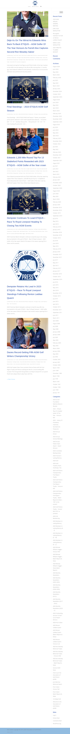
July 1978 (55, 379)
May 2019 (55, 221)
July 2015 (55, 298)
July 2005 (55, 337)
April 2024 (56, 108)
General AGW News (44, 114)
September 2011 (57, 312)
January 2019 (56, 229)
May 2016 (55, 287)
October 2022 (57, 144)
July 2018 (55, 240)
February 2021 (57, 177)
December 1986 (57, 373)
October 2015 (57, 296)
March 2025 (56, 86)
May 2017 (55, 263)
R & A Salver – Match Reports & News (57, 694)
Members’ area (35, 6)
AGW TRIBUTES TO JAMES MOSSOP (57, 50)
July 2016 (55, 282)
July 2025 (55, 80)
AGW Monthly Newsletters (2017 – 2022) (58, 601)
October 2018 (57, 238)
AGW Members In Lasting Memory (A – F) (58, 528)
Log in (54, 715)
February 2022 (57, 152)
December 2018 (57, 232)
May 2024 (55, 105)
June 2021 (55, 169)
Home (29, 6)
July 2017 (55, 260)
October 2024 (57, 94)
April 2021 (56, 171)
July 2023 (55, 127)
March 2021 (56, 174)
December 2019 (57, 207)
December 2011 (57, 310)
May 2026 (55, 72)
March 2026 (56, 75)
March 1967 (56, 381)
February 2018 (57, 249)
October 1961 (57, 384)
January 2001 (56, 362)
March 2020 (56, 199)
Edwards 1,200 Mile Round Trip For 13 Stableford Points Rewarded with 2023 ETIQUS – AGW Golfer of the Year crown (26, 161)
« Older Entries (11, 379)
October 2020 (57, 185)
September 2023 (57, 122)
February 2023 (57, 138)
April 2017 (56, 265)
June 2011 (55, 315)
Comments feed (57, 721)
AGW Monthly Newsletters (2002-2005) (56, 580)
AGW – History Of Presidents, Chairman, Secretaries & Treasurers (57, 424)
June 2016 (55, 285)
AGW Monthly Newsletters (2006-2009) (56, 587)
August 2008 (56, 323)
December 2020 (57, 182)
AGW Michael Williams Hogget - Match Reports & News (24, 233)
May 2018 (55, 246)
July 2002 (55, 356)
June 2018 (55, 243)
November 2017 (57, 257)
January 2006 (56, 334)
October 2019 (57, 213)
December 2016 (57, 274)
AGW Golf (43, 55)
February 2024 (57, 113)
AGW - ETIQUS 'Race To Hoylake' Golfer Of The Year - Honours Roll (30, 55)
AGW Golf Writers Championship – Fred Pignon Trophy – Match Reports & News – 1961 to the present (58, 497)
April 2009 (56, 321)
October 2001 (57, 359)
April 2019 (56, 224)
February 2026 (57, 77)
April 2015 (56, 304)
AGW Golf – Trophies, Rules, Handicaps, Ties (57, 466)
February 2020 (57, 202)
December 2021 (57, 155)
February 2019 (57, 227)
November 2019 (57, 210)
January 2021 (56, 180)
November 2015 (57, 293)
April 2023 (56, 135)
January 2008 (56, 332)
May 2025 (55, 83)
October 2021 (57, 157)
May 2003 (55, 354)
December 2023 (57, 116)
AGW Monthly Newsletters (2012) (56, 594)
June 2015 (55, 301)
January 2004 (56, 351)
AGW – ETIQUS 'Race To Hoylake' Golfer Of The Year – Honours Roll (57, 413)
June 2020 (55, 193)
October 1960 (57, 387)
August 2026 (56, 66)
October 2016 (57, 276)
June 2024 (55, 102)
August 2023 (56, 124)
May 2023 (55, 133)
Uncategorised (23, 61)
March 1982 (56, 376)
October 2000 (57, 365)
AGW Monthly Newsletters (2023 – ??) (58, 608)
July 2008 (55, 326)
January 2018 (56, 251)
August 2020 (56, 191)
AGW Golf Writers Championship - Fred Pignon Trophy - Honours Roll (35, 57)
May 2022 (55, 149)
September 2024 (57, 97)
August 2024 (56, 99)
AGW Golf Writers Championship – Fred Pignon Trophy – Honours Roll (58, 484)
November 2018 (57, 235)
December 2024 (57, 91)
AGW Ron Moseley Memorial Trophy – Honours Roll (58, 654)
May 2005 (55, 340)
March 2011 (56, 318)
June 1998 (55, 370)
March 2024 (56, 110)
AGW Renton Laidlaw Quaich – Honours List (57, 642)
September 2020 (57, 188)
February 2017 (57, 268)
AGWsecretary (10, 55)
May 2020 (55, 196)
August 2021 (56, 163)
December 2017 (57, 254)
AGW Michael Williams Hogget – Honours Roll (58, 549)
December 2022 (57, 141)
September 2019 (57, 216)
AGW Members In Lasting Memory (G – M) (57, 535)
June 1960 (55, 390)
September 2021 (57, 160)
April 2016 (56, 290)
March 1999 (56, 368)
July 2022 (55, 146)
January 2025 (56, 88)
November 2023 (57, 119)
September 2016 (57, 279)
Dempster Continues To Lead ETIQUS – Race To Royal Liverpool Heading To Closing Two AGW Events (26, 222)
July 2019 (55, 218)
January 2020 (56, 204)
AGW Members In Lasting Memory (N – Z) (57, 542)
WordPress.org (57, 723)
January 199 (56, 392)
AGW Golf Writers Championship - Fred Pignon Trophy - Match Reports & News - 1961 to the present (24, 59)
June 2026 (55, 69)
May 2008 (55, 329)
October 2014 (57, 307)
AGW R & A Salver (58, 622)
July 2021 (55, 166)
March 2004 (56, 348)
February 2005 (57, 343)
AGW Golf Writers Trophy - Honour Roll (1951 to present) (30, 364)
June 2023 (55, 130)
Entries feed (56, 718)
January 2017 (56, 271)
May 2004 (55, 345)
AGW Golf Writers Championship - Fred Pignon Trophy (31, 114)
